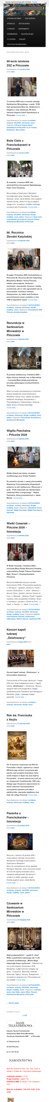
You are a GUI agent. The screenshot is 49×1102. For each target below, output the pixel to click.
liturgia (33, 214)
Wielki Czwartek (22, 619)
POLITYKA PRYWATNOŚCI (16, 44)
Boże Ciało (38, 217)
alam (13, 71)
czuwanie (37, 989)
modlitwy (10, 217)
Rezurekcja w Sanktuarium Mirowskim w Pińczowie (15, 329)
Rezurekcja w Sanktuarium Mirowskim (24, 418)
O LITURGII (11, 39)
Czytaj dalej (21, 115)
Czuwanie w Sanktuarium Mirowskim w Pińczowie (15, 909)
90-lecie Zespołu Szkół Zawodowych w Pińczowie (19, 126)
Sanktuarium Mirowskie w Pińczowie (20, 221)
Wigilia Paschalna (20, 510)
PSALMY (22, 39)
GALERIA (17, 123)
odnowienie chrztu (34, 508)
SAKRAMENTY (23, 29)
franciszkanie (12, 219)
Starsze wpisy (13, 1003)
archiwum (32, 120)
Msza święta (20, 130)
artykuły (10, 123)
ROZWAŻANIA (12, 34)
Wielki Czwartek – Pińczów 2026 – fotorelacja (18, 527)
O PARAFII (11, 29)
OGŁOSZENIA (30, 18)
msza (32, 123)
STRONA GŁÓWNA (14, 18)
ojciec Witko (25, 992)
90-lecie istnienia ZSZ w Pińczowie (18, 63)
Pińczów (10, 312)
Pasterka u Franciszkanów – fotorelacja (18, 817)
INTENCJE (11, 23)
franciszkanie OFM (35, 310)
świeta (21, 217)
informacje (26, 123)
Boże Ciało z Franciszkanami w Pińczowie (18, 144)
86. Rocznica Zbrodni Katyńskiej (19, 234)
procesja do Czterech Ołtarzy (28, 219)
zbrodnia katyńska (20, 312)
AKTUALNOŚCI (24, 23)
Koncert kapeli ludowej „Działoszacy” (16, 634)
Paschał (10, 510)
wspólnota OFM (35, 619)
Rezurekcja (25, 417)
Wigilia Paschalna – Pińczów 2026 (18, 433)
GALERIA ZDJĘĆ (27, 34)
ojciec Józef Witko (13, 992)
